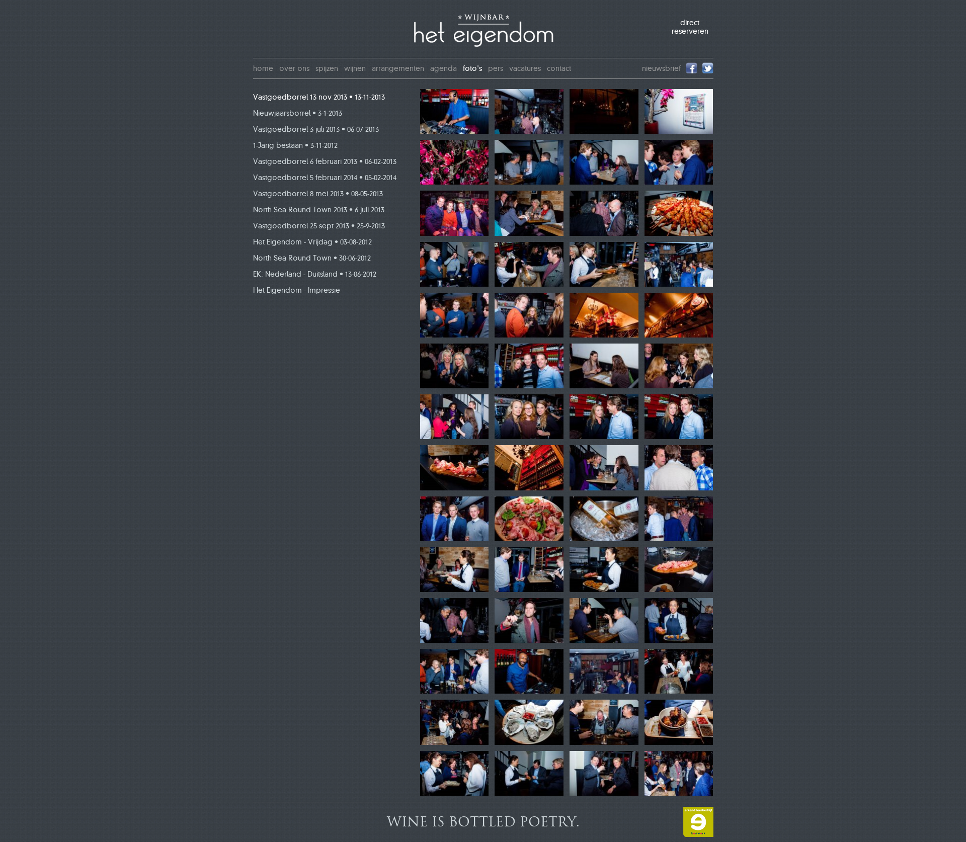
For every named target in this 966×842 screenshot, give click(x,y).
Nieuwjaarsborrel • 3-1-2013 (297, 113)
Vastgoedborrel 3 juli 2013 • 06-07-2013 (316, 129)
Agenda (443, 68)
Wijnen (355, 68)
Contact (559, 68)
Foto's (472, 68)
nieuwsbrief (661, 68)
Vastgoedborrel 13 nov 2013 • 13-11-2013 (319, 97)
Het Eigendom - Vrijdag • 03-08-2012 (312, 241)
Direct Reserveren (690, 27)
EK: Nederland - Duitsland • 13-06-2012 (314, 274)
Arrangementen (398, 68)
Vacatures (525, 68)
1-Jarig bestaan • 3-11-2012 (295, 145)
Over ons (294, 68)
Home (263, 68)
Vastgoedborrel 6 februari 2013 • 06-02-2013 (324, 161)
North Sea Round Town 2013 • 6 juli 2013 (318, 209)
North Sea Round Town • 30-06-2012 (312, 258)
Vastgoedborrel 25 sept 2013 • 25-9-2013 (319, 225)
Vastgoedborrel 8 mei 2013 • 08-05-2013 (318, 193)
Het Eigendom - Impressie (296, 290)
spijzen (326, 68)
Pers (495, 68)
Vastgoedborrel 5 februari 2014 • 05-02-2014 (324, 177)
